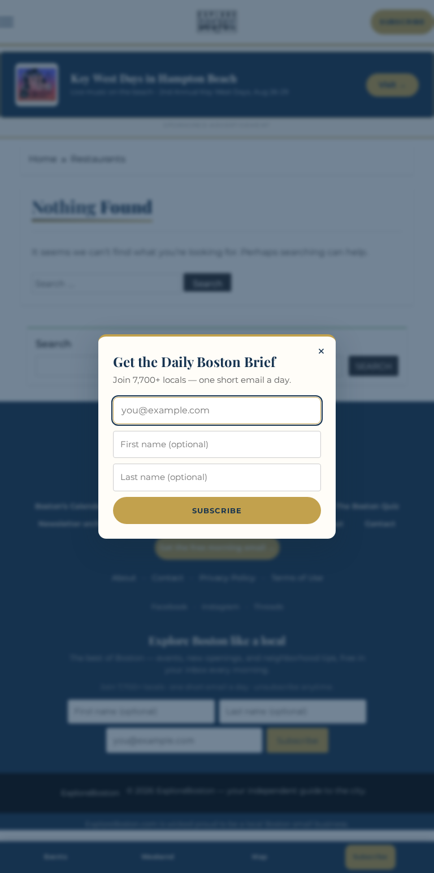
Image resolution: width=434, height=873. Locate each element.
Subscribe (217, 510)
